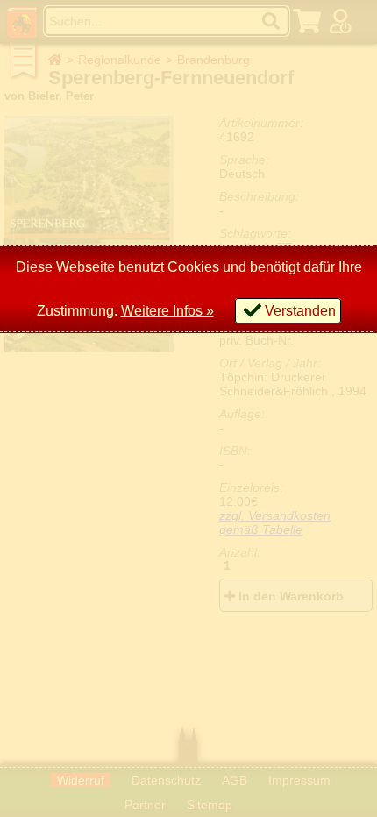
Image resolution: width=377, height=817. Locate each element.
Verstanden (300, 310)
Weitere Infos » (167, 310)
